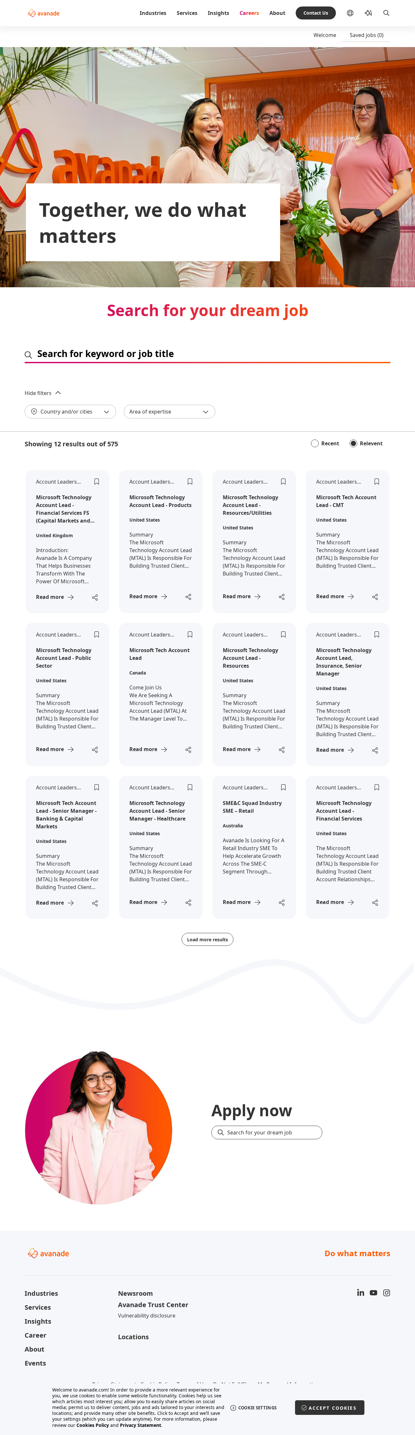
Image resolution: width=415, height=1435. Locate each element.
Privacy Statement (140, 1425)
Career (35, 1335)
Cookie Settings (257, 1408)
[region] (208, 1407)
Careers (249, 13)
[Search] (386, 13)
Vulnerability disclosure (146, 1315)
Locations (133, 1336)
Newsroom (135, 1293)
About (277, 13)
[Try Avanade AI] (368, 13)
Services (187, 13)
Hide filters (38, 393)
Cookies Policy (93, 1425)
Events (35, 1363)
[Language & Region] (355, 13)
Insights (218, 13)
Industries (153, 13)
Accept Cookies (333, 1408)
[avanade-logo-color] (44, 13)
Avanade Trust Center (153, 1304)
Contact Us (315, 13)
